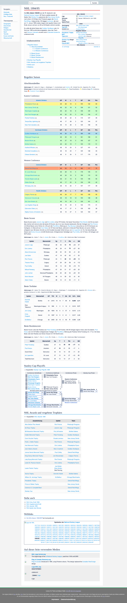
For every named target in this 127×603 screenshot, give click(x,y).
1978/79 (72, 535)
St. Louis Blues (29, 172)
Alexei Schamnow (30, 252)
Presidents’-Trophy (34, 91)
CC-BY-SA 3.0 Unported (73, 591)
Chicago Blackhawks (31, 175)
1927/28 (96, 525)
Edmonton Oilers (30, 208)
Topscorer (65, 36)
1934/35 (72, 527)
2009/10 (60, 540)
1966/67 (66, 533)
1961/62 (37, 533)
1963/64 (48, 533)
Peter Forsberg (51, 330)
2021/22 (73, 542)
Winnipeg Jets (29, 186)
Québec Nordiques (48, 28)
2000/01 (72, 538)
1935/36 (78, 527)
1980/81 (84, 535)
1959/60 (90, 531)
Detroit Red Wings (81, 32)
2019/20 (61, 542)
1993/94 (96, 536)
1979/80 (78, 535)
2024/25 (91, 542)
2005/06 (37, 540)
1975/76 (54, 535)
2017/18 (49, 542)
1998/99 (60, 538)
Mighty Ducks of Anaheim (33, 212)
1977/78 (66, 535)
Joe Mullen (58, 466)
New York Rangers (30, 114)
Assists (46, 237)
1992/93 (90, 536)
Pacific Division (41, 191)
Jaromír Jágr (82, 36)
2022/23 (79, 542)
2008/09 (54, 540)
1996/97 (48, 538)
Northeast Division (41, 130)
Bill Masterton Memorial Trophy (34, 431)
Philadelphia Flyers (30, 104)
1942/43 (54, 529)
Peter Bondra (84, 222)
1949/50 (96, 529)
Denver (29, 32)
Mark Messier (29, 276)
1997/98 (54, 538)
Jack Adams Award (31, 449)
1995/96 (43, 538)
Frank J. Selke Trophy (31, 442)
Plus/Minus (56, 226)
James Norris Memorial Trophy (34, 452)
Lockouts (50, 21)
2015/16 (96, 540)
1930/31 (48, 527)
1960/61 (96, 531)
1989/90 (72, 536)
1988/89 (66, 536)
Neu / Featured (8, 16)
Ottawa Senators (30, 154)
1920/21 (54, 525)
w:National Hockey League (54, 556)
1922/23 (66, 525)
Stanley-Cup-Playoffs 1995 (42, 370)
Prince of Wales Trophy (32, 484)
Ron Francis (94, 224)
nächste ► (97, 47)
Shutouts (90, 290)
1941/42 (48, 529)
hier (15, 594)
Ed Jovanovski (82, 27)
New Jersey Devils (81, 39)
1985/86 (48, 536)
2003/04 (90, 538)
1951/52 (43, 531)
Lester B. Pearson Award (32, 463)
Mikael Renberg (29, 269)
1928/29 (37, 527)
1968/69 (78, 533)
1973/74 (43, 535)
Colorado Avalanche (54, 32)
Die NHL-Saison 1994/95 (33, 518)
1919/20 (48, 525)
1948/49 (90, 529)
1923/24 (72, 525)
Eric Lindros (81, 34)
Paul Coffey (76, 232)
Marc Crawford (58, 449)
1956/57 (72, 531)
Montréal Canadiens (31, 151)
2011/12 (72, 540)
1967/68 (72, 533)
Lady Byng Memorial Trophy (33, 459)
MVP (63, 34)
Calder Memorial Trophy (32, 435)
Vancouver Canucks (31, 198)
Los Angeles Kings (30, 205)
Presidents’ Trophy (67, 32)
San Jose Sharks (30, 201)
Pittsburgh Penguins (31, 137)
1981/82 (90, 535)
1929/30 (43, 527)
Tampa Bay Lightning (31, 121)
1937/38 (90, 527)
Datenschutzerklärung (68, 599)
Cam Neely (44, 228)
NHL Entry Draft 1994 (82, 25)
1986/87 (54, 536)
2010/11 (66, 540)
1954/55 (60, 531)
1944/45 (66, 529)
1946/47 (78, 529)
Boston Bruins (29, 140)
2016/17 (43, 542)
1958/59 (84, 531)
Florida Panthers (80, 29)
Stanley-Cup (65, 39)
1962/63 (43, 533)
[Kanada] (77, 27)
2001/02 (78, 538)
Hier (22, 594)
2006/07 (43, 540)
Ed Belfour (28, 320)
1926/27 (90, 525)
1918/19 (43, 525)
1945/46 (72, 529)
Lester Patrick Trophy (31, 468)
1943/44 (60, 529)
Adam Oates (29, 280)
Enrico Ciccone (36, 232)
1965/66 (60, 533)
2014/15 (90, 540)
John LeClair (29, 273)
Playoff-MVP (65, 43)
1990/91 (78, 536)
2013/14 (84, 540)
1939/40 (37, 529)
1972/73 (37, 535)
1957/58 (78, 531)
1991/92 (84, 536)
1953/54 (54, 531)
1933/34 (66, 527)
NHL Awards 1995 (39, 417)
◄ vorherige (65, 47)
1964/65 (54, 533)
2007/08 (48, 540)
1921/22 (60, 525)
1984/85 (43, 536)
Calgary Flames (30, 194)
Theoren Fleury (29, 262)
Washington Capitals (31, 111)
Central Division (41, 165)
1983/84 (37, 536)
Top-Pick (64, 27)
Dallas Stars (28, 182)
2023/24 (85, 542)
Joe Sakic (28, 255)
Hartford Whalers (30, 147)
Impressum (55, 599)
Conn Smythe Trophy (31, 438)
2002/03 (84, 538)
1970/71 (90, 533)
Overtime (68, 87)
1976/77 (60, 535)
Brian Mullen (58, 468)
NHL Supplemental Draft (33, 504)
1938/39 (96, 527)
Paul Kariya (28, 348)
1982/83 (96, 535)
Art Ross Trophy (30, 428)
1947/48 (84, 529)
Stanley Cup (35, 17)
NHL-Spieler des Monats (33, 508)
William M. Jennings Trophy (33, 477)
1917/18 (37, 525)
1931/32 (54, 527)
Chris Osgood (27, 315)
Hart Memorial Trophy (31, 445)
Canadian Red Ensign (89, 562)
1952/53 (48, 531)
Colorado (35, 32)
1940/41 (43, 529)
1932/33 (60, 527)
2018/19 (55, 542)
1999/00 (66, 538)
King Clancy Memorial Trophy (34, 456)
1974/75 (48, 535)
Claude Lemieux (83, 43)
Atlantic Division (41, 100)
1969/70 (84, 533)
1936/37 (84, 527)
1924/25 (78, 525)
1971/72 (96, 533)
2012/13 (78, 540)
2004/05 (96, 538)
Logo (38, 575)
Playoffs (80, 38)
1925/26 (84, 525)
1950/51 (37, 531)
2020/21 (67, 542)
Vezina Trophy (29, 474)
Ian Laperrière (76, 230)
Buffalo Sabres (29, 144)
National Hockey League (86, 16)
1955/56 (66, 531)
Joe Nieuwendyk (58, 456)
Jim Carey (28, 311)
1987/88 (60, 536)
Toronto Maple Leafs (31, 179)
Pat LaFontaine (58, 431)
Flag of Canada (36, 562)
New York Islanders (31, 125)
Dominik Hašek (27, 301)
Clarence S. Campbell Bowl (33, 488)
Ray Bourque (72, 226)
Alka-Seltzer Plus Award (32, 424)
